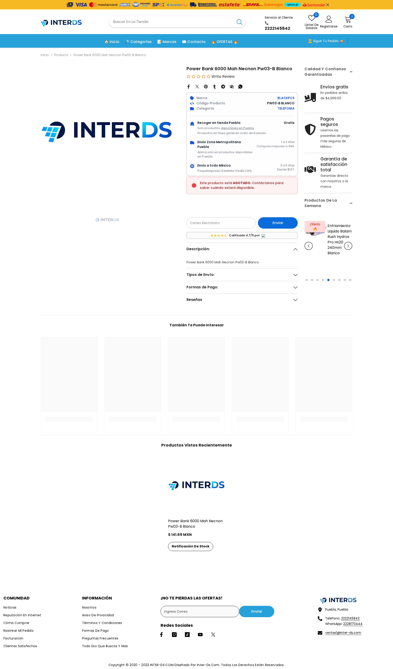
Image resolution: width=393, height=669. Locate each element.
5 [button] (328, 280)
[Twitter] (197, 86)
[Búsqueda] (177, 21)
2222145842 (350, 618)
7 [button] (339, 280)
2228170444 (353, 624)
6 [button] (334, 280)
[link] (69, 419)
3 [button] (317, 280)
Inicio (45, 55)
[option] (328, 249)
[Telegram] (223, 86)
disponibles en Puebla (237, 128)
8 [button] (345, 280)
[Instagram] (174, 634)
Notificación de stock (190, 546)
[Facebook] (188, 86)
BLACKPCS (286, 98)
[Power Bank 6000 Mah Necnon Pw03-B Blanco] (196, 485)
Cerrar (328, 5)
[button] (309, 246)
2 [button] (312, 280)
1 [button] (306, 280)
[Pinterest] (206, 86)
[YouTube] (200, 634)
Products (61, 55)
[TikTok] (187, 634)
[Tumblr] (214, 86)
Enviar (277, 222)
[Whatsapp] (240, 86)
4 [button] (323, 280)
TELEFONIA (286, 108)
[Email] (232, 86)
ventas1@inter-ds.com (343, 632)
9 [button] (350, 280)
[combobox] (171, 21)
